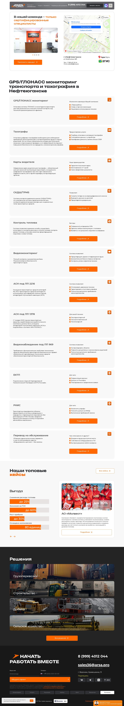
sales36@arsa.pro (31, 6)
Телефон (43, 670)
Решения (46, 5)
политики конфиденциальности (54, 686)
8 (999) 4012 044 (76, 5)
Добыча (19, 609)
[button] (94, 6)
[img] (107, 680)
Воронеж (29, 4)
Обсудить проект (18, 679)
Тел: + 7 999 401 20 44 (70, 62)
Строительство (24, 593)
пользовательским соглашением (53, 688)
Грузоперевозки (25, 576)
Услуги (40, 5)
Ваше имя (13, 670)
